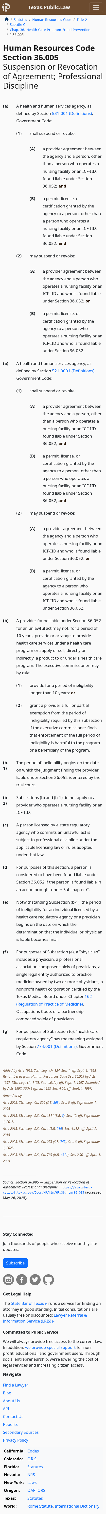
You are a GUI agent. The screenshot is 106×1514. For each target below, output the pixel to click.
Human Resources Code (51, 19)
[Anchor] (55, 120)
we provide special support (50, 1347)
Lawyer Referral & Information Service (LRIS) (45, 1318)
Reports (10, 1424)
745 (62, 1141)
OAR (31, 1490)
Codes (33, 1451)
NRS (31, 1474)
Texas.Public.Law (49, 7)
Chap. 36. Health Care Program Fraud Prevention (50, 29)
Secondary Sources (21, 1432)
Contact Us (13, 1416)
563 (55, 1102)
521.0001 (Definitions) (73, 371)
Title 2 (82, 19)
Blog (7, 1393)
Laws (32, 1482)
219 (59, 1128)
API (6, 1408)
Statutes (20, 19)
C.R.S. (32, 1459)
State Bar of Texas (27, 1303)
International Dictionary (77, 1506)
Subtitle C (18, 24)
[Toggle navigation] (96, 7)
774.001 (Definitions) (57, 1046)
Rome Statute (40, 1506)
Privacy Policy (15, 1440)
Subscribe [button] (15, 1263)
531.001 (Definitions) (72, 113)
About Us (11, 1401)
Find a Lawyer (15, 1385)
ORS (41, 1490)
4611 (64, 1154)
